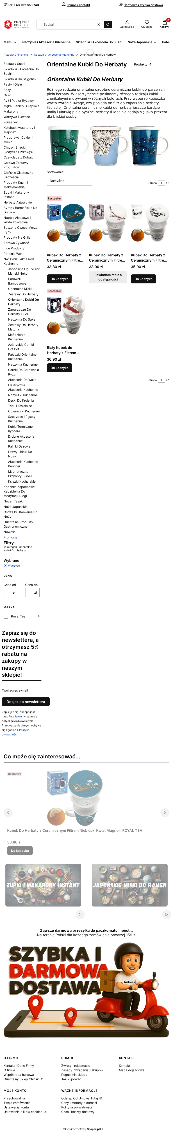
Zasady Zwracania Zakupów (82, 1070)
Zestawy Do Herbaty (23, 294)
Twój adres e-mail (15, 690)
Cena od (10, 585)
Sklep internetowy (81, 1129)
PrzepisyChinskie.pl (16, 54)
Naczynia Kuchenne (23, 364)
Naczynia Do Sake (21, 319)
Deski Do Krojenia (21, 400)
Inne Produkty (14, 248)
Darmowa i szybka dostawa (143, 5)
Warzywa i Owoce (17, 117)
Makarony (11, 111)
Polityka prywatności (76, 1107)
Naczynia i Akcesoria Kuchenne (54, 54)
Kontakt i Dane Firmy (19, 1065)
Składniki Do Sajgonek (20, 79)
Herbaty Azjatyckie (18, 202)
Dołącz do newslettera (26, 701)
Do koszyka (59, 279)
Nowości (10, 532)
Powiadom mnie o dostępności (108, 277)
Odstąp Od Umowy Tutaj (80, 1098)
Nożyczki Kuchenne (23, 395)
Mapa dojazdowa (131, 1070)
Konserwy (11, 122)
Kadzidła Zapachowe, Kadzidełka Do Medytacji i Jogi (20, 491)
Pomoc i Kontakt (78, 5)
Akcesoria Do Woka (22, 380)
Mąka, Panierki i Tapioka (21, 106)
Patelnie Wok (13, 253)
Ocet (7, 95)
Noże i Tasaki (13, 501)
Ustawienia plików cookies (23, 1112)
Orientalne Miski (20, 289)
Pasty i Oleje (13, 84)
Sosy (7, 90)
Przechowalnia (14, 1098)
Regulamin (15, 716)
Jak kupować (71, 1079)
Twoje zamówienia (17, 1103)
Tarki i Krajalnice (20, 406)
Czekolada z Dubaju (18, 157)
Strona (152, 183)
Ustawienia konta (16, 1107)
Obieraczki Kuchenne (24, 411)
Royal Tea (18, 616)
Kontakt (124, 1065)
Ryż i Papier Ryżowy (19, 100)
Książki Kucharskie (22, 481)
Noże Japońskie (15, 507)
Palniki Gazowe (19, 446)
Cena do (31, 585)
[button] (108, 24)
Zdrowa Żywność (16, 243)
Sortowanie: (55, 172)
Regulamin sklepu (74, 1074)
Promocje (10, 537)
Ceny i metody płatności (79, 1103)
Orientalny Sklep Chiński (22, 1079)
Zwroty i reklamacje (75, 1065)
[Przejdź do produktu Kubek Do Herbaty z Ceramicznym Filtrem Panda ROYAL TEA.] (150, 222)
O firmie (9, 1070)
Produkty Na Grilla (17, 237)
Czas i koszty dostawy (78, 1112)
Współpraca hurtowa (19, 1074)
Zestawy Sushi (14, 64)
